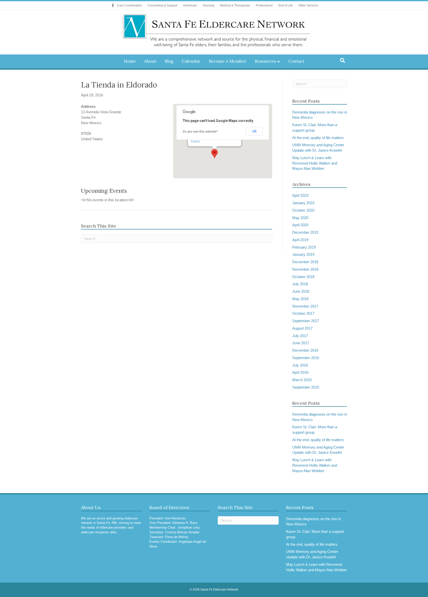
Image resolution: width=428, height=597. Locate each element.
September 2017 (305, 321)
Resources (265, 61)
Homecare (190, 5)
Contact (296, 61)
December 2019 (305, 232)
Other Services (308, 5)
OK (254, 131)
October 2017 (303, 313)
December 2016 (305, 350)
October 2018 (303, 277)
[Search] (342, 60)
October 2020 (303, 210)
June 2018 (300, 291)
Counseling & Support (162, 5)
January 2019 (303, 254)
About (150, 61)
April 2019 (300, 240)
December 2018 (305, 262)
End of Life (285, 5)
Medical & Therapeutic (235, 5)
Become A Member (227, 61)
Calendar (191, 61)
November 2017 (305, 306)
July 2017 (300, 336)
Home (130, 61)
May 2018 (300, 299)
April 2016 (300, 372)
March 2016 (302, 380)
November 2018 (305, 269)
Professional (264, 5)
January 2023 (303, 203)
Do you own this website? (200, 131)
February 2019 (304, 247)
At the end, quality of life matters (318, 138)
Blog (169, 61)
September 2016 (305, 358)
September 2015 (305, 387)
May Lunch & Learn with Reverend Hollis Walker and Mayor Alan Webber (314, 163)
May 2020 (300, 218)
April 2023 (300, 195)
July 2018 (300, 284)
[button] (214, 153)
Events (195, 141)
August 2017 (302, 328)
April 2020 (300, 225)
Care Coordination (129, 5)
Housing (208, 5)
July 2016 (300, 365)
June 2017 (300, 343)
